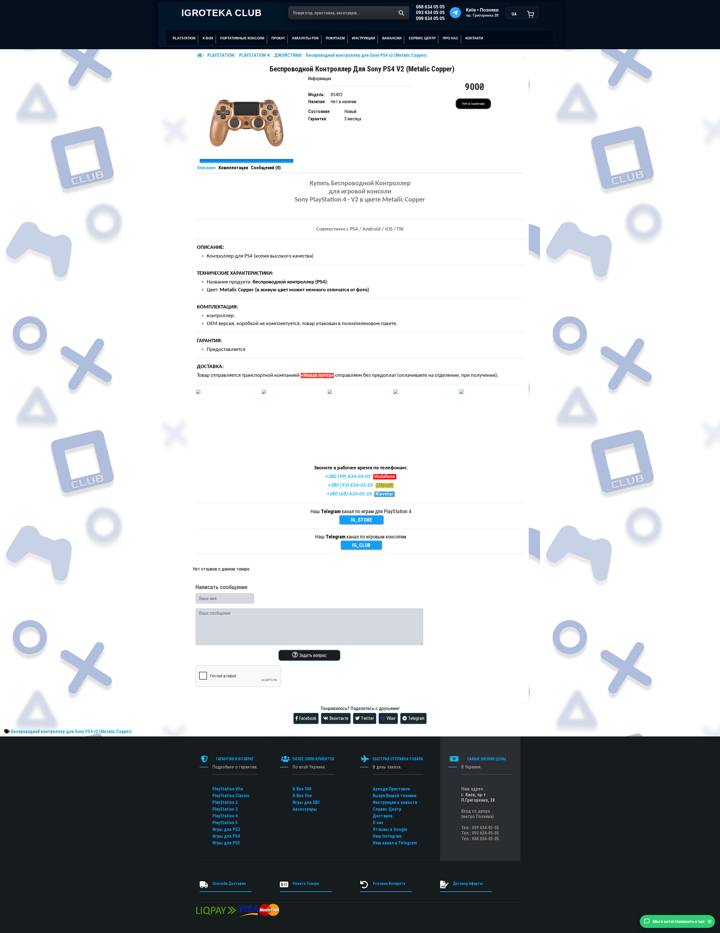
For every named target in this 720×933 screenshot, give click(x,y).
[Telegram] (455, 12)
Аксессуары (304, 809)
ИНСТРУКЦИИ (363, 38)
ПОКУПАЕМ (335, 38)
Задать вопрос (312, 655)
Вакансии (392, 38)
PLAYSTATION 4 (254, 55)
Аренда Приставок (391, 789)
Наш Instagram (387, 836)
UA (514, 14)
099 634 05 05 (430, 18)
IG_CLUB (361, 545)
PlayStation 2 (225, 802)
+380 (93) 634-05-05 (350, 485)
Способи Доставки (229, 883)
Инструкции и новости (395, 802)
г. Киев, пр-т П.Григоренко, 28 (478, 797)
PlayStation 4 (225, 816)
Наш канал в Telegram (395, 843)
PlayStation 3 (225, 809)
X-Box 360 (301, 789)
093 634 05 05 (430, 12)
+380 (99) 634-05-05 (348, 476)
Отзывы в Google (390, 829)
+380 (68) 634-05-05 (349, 494)
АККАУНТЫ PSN (305, 38)
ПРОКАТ (278, 38)
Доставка (382, 816)
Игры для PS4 (226, 836)
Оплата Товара (305, 883)
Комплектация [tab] (233, 167)
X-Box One (302, 795)
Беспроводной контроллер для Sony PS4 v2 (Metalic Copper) (366, 55)
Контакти (474, 38)
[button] (677, 921)
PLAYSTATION (220, 55)
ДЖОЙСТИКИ (287, 55)
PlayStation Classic (230, 795)
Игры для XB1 (306, 802)
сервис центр (422, 38)
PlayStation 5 (225, 822)
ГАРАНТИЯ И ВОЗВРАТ (235, 759)
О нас (378, 822)
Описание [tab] (206, 167)
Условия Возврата (389, 883)
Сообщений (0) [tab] (266, 167)
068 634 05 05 (430, 6)
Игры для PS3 (226, 829)
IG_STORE (361, 520)
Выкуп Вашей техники (394, 795)
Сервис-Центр (387, 809)
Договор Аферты (468, 883)
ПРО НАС (450, 38)
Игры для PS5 (226, 843)
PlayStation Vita (227, 789)
